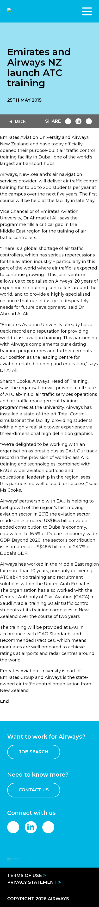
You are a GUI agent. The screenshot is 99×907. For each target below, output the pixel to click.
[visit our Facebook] (13, 827)
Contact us (34, 790)
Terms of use (24, 875)
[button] (87, 11)
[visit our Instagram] (48, 827)
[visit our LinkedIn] (31, 827)
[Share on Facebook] (68, 121)
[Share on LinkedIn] (78, 121)
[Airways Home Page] (33, 11)
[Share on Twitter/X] (89, 121)
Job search (33, 752)
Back (20, 121)
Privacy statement (32, 882)
